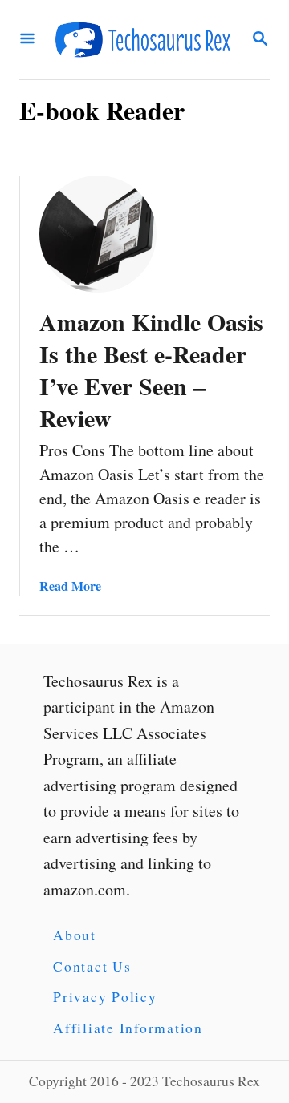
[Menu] (27, 39)
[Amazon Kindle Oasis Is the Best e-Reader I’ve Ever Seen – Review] (98, 234)
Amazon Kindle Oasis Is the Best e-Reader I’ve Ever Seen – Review (151, 369)
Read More (70, 585)
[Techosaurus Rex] (143, 39)
